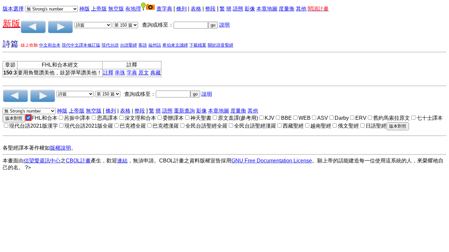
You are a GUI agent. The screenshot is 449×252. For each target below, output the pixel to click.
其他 (301, 8)
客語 (142, 45)
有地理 (133, 8)
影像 (250, 8)
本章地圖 (266, 8)
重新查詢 (184, 111)
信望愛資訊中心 (42, 160)
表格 (196, 8)
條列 (181, 8)
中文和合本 (49, 45)
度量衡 (287, 8)
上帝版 (99, 8)
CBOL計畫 (78, 160)
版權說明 (60, 148)
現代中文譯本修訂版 (81, 45)
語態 (238, 8)
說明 (224, 25)
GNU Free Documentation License (271, 160)
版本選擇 (13, 8)
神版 (84, 8)
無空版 (116, 8)
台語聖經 (128, 45)
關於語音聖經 (220, 45)
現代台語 (110, 45)
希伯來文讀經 (175, 45)
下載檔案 (197, 45)
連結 (122, 160)
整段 (210, 8)
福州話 (154, 45)
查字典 (164, 8)
